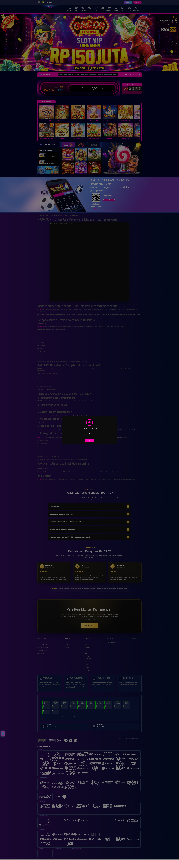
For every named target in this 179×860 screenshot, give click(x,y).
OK (89, 440)
